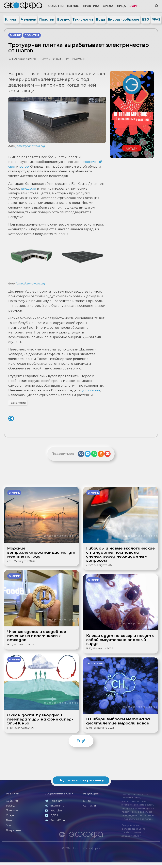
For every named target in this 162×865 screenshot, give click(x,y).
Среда (108, 6)
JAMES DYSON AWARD (71, 59)
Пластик (46, 19)
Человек (28, 19)
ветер (24, 166)
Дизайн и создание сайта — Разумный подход (135, 856)
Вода (100, 19)
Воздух (63, 19)
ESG (145, 19)
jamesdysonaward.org (30, 145)
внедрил (28, 188)
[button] (81, 454)
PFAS (156, 19)
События (56, 6)
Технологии (83, 19)
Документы (13, 830)
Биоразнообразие (123, 19)
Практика (91, 6)
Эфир (133, 6)
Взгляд (73, 6)
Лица (121, 6)
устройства (91, 390)
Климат (11, 19)
